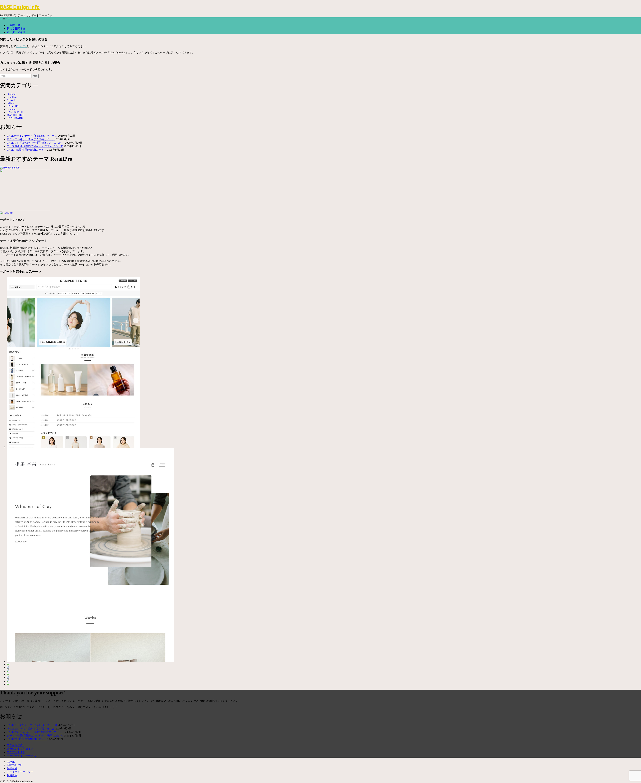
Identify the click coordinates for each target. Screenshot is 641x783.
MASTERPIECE (16, 115)
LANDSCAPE (15, 112)
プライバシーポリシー (20, 771)
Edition (10, 103)
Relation (11, 109)
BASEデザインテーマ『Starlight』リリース (32, 135)
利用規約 (12, 775)
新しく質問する (16, 28)
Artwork (11, 100)
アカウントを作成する (20, 748)
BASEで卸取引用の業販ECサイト (27, 149)
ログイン (21, 46)
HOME (11, 761)
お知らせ (12, 768)
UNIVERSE (13, 106)
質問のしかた (15, 764)
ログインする (15, 745)
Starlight (11, 94)
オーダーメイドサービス (21, 755)
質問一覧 (15, 25)
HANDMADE (15, 118)
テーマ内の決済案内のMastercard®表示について (35, 146)
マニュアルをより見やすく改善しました (31, 139)
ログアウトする (16, 752)
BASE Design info (20, 6)
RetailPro (12, 97)
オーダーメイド (16, 32)
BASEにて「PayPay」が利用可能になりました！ (35, 142)
